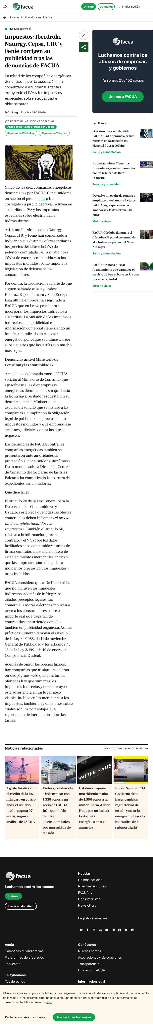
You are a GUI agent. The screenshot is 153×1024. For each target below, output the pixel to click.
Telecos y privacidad (106, 184)
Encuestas (12, 964)
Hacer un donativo (20, 906)
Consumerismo (89, 899)
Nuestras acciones (92, 886)
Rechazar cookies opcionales (25, 1017)
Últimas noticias (90, 880)
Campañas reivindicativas (24, 951)
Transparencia (88, 964)
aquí (49, 1002)
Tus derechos (15, 981)
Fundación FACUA (91, 970)
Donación (106, 6)
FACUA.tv (85, 893)
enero (43, 198)
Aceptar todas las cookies (73, 1017)
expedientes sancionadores (27, 483)
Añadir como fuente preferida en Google (30, 126)
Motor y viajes (102, 221)
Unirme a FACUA (123, 96)
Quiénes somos (89, 951)
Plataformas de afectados (24, 957)
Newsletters (87, 905)
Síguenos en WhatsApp (21, 133)
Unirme (89, 6)
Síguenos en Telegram (54, 133)
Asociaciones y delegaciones (100, 957)
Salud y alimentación (106, 152)
